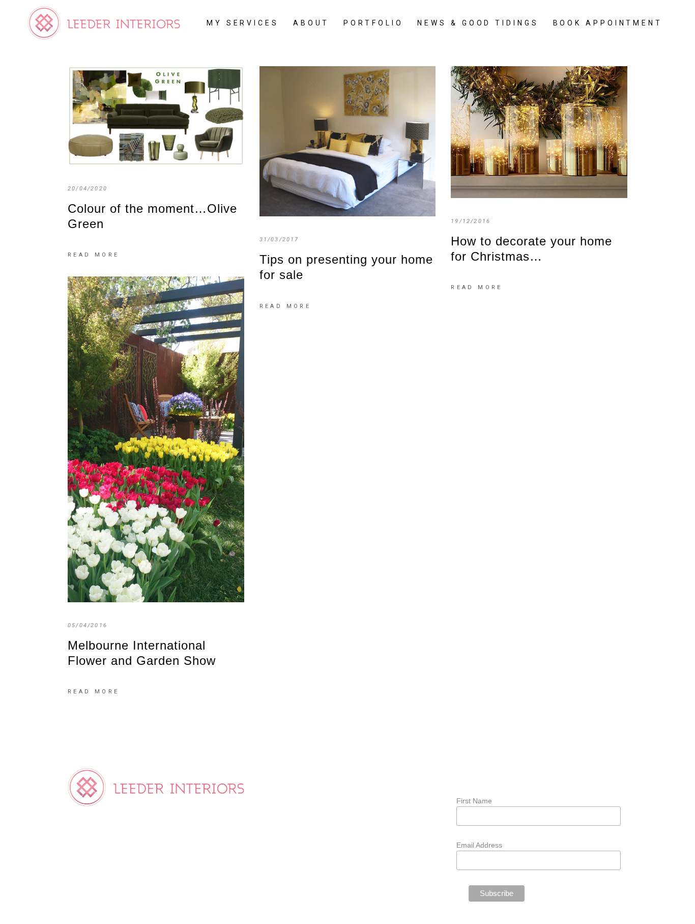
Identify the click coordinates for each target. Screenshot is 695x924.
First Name (474, 801)
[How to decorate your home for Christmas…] (539, 132)
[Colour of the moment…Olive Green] (156, 115)
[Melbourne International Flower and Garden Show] (156, 439)
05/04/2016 (87, 625)
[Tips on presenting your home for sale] (347, 141)
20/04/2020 (87, 188)
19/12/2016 (470, 221)
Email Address (479, 845)
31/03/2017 (279, 239)
